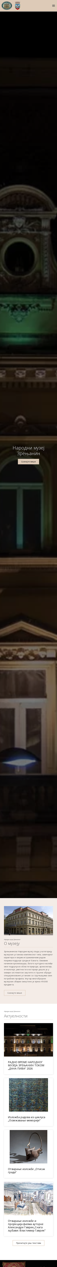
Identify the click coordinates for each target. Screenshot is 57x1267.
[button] (53, 5)
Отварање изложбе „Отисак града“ (26, 1170)
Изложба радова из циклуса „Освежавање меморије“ (26, 1118)
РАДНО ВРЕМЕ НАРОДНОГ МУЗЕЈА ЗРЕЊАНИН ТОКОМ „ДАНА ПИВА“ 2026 (26, 1065)
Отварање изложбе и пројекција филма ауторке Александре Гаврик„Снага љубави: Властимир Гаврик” (27, 1225)
